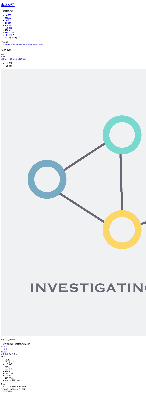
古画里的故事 (37, 44)
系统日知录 (20, 44)
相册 (9, 25)
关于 (9, 20)
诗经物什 (28, 44)
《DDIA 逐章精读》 (8, 44)
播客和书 (10, 32)
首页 (9, 15)
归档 (9, 18)
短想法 (9, 28)
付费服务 (10, 35)
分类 (9, 23)
